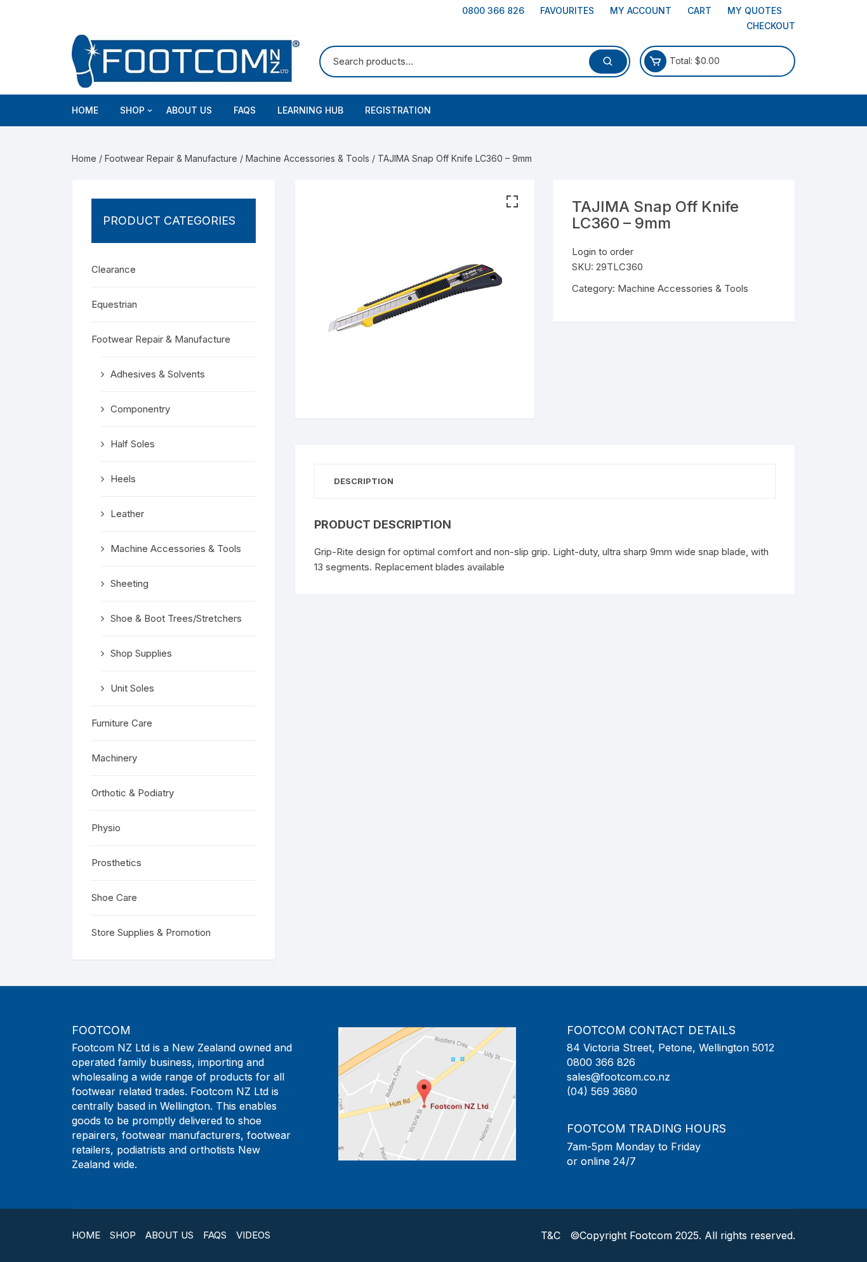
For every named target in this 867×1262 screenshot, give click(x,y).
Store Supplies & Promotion (151, 932)
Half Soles (132, 444)
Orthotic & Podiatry (132, 793)
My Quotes (754, 10)
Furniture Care (121, 723)
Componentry (140, 409)
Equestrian (114, 304)
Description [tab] (364, 481)
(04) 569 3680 (602, 1091)
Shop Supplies (141, 653)
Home (85, 110)
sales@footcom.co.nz (618, 1076)
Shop (123, 1235)
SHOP (132, 110)
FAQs (245, 110)
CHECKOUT (770, 25)
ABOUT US (189, 110)
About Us (169, 1235)
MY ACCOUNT (641, 10)
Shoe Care (114, 897)
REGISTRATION (398, 110)
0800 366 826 (493, 10)
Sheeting (129, 583)
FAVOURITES (567, 10)
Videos (253, 1235)
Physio (106, 828)
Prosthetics (116, 863)
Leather (127, 514)
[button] (512, 201)
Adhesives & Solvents (157, 374)
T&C (550, 1235)
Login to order (602, 252)
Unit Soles (132, 688)
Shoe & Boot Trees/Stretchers (176, 618)
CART (699, 10)
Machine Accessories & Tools (307, 158)
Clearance (113, 269)
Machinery (114, 758)
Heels (123, 479)
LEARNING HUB (310, 110)
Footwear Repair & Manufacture (171, 158)
